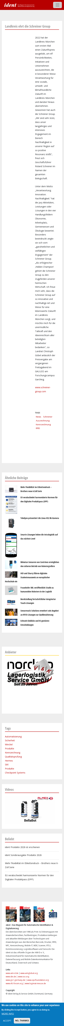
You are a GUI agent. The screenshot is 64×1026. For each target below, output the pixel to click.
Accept (7, 1020)
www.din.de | (12, 976)
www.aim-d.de (12, 973)
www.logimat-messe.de (35, 983)
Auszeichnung (43, 420)
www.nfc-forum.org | (15, 983)
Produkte (9, 748)
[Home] (18, 4)
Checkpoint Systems (15, 772)
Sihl (6, 764)
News (38, 416)
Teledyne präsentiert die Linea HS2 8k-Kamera (40, 518)
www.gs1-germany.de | (16, 980)
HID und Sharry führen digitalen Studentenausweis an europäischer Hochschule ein (27, 577)
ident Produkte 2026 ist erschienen (22, 847)
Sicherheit (10, 740)
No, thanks (22, 1020)
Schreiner (47, 416)
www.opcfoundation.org (38, 980)
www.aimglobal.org (29, 973)
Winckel (9, 744)
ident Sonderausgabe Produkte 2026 (23, 855)
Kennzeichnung (43, 424)
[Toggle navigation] (57, 5)
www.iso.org (23, 976)
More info (8, 1013)
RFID (38, 428)
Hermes (9, 760)
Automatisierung (13, 736)
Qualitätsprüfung (13, 756)
